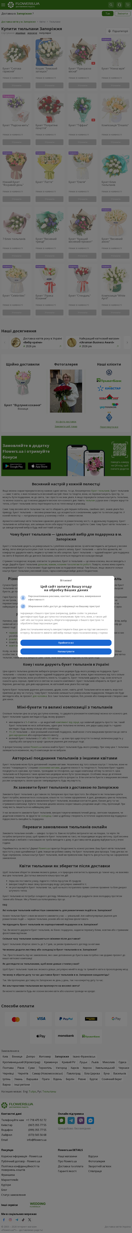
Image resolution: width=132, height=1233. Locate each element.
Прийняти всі (66, 642)
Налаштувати (66, 651)
